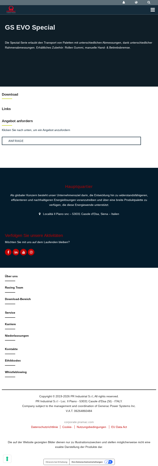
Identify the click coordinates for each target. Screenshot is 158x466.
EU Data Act (119, 427)
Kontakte (11, 349)
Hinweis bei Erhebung (56, 462)
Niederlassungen (17, 335)
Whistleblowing (16, 372)
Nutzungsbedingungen (91, 427)
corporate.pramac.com (79, 422)
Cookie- (67, 427)
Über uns (11, 276)
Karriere (10, 324)
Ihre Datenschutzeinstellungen (87, 462)
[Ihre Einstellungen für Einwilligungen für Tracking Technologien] (7, 459)
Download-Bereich (18, 299)
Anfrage (16, 141)
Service (10, 312)
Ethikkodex (13, 360)
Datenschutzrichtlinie (44, 427)
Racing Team (14, 287)
